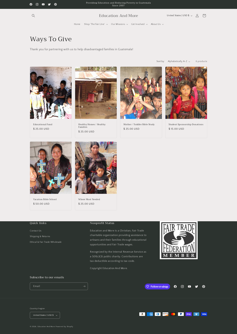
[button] (33, 15)
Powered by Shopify (64, 327)
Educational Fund (42, 124)
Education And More (46, 327)
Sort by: (160, 61)
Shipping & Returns (40, 236)
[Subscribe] (84, 286)
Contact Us (35, 231)
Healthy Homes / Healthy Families (92, 126)
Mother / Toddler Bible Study (139, 124)
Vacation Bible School (45, 199)
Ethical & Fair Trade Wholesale (46, 242)
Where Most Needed (89, 199)
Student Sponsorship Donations (186, 124)
